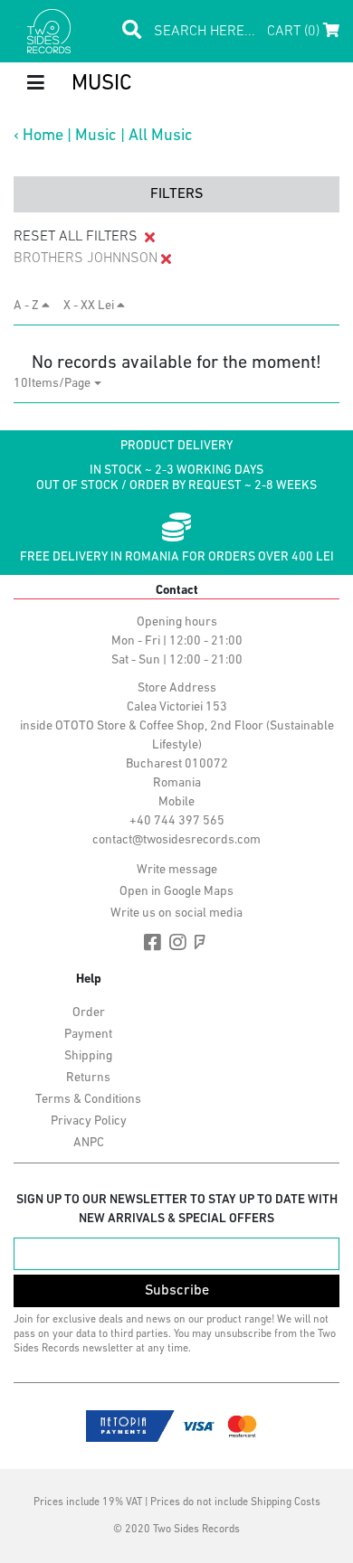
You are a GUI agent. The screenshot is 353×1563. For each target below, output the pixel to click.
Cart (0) (295, 31)
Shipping (88, 1056)
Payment (88, 1034)
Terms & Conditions (88, 1099)
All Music (161, 136)
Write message (177, 870)
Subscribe (177, 1291)
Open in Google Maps (176, 892)
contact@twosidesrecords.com (176, 840)
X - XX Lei (90, 306)
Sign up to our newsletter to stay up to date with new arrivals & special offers (177, 1209)
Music (96, 136)
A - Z (28, 306)
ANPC (88, 1143)
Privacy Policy (89, 1121)
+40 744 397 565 (176, 821)
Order (88, 1013)
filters (176, 194)
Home (43, 136)
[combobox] (57, 383)
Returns (88, 1078)
